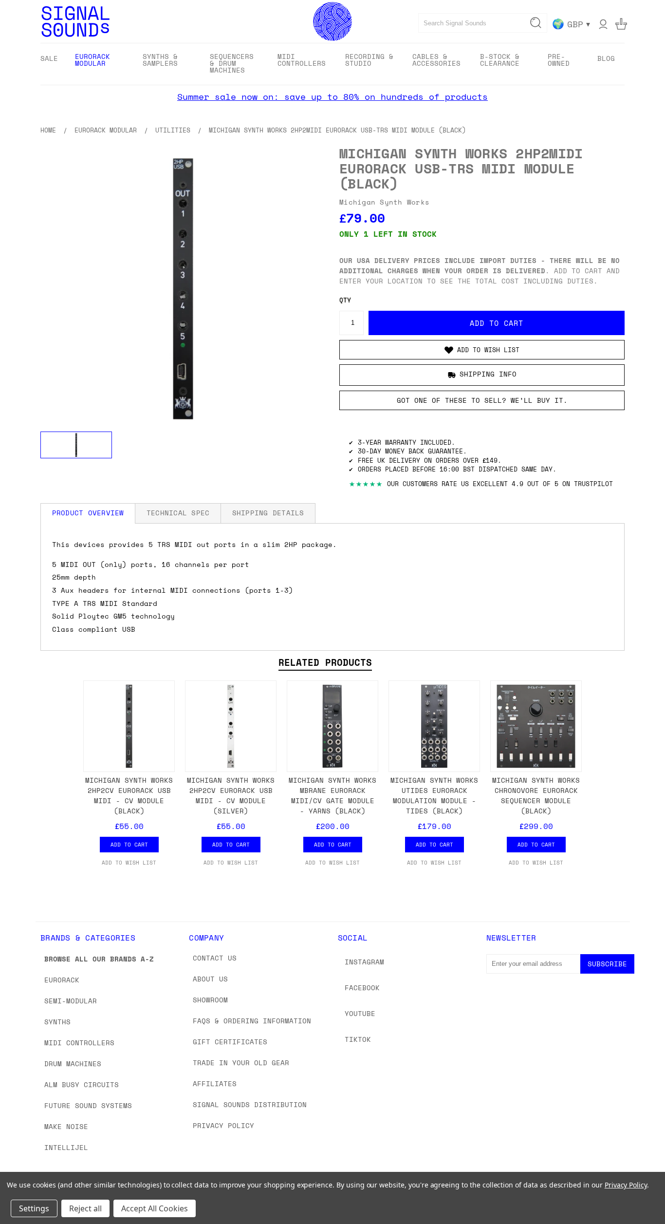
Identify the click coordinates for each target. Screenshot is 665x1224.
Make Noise (66, 1126)
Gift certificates (230, 1041)
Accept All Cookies (154, 1208)
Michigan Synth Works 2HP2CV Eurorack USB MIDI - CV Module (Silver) (231, 795)
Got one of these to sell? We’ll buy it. (482, 400)
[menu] (332, 64)
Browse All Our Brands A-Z (99, 959)
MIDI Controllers (79, 1042)
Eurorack (61, 980)
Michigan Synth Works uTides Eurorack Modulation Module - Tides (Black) (434, 795)
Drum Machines (72, 1063)
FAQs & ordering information (252, 1021)
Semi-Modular (70, 1001)
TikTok (358, 1039)
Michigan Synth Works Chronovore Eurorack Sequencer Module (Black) (536, 795)
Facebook (362, 987)
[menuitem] (49, 58)
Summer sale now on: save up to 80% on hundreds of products (332, 96)
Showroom (210, 1000)
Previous (639, 1193)
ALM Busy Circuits (81, 1084)
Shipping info (488, 374)
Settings (34, 1208)
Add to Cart (129, 844)
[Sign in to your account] (603, 24)
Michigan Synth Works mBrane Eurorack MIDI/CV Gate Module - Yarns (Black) (332, 795)
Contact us (215, 958)
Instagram (364, 962)
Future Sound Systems (88, 1105)
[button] (482, 349)
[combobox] (482, 23)
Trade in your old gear (241, 1062)
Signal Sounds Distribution (250, 1104)
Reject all (85, 1208)
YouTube (360, 1013)
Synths (57, 1022)
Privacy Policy (223, 1125)
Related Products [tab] (325, 662)
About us (210, 979)
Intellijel (66, 1147)
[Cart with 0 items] (621, 24)
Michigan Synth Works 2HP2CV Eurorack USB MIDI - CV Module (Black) (129, 795)
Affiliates (215, 1083)
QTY (345, 300)
